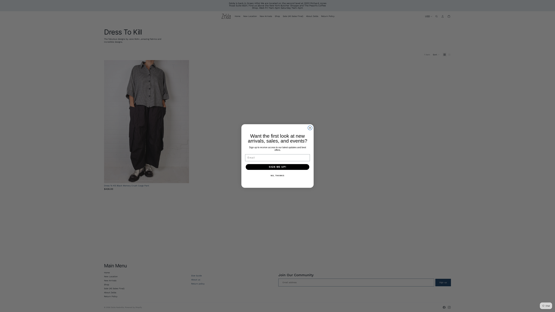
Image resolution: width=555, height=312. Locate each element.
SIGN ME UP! (277, 167)
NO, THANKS (277, 176)
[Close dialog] (310, 128)
